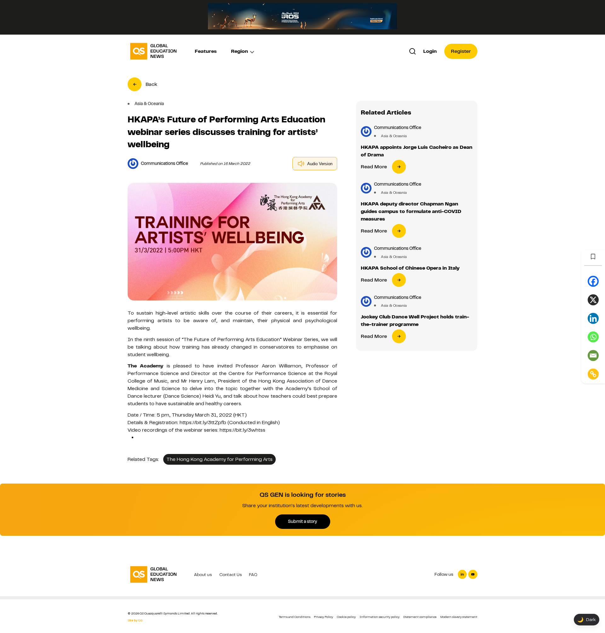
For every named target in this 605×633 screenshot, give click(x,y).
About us (203, 574)
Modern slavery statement (458, 617)
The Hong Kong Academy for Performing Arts (219, 459)
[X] (593, 299)
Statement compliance (419, 617)
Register (461, 51)
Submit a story (302, 521)
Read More (374, 167)
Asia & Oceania (394, 135)
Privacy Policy (323, 617)
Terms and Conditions (294, 617)
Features (206, 51)
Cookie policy (346, 617)
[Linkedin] (593, 318)
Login (430, 51)
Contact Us (230, 574)
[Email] (593, 355)
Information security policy (380, 617)
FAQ (253, 574)
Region (239, 51)
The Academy (145, 366)
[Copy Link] (593, 374)
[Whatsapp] (593, 337)
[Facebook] (593, 281)
